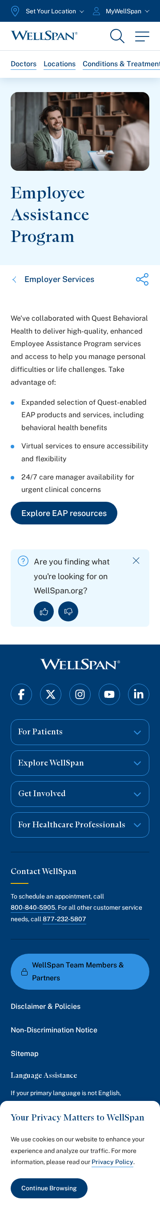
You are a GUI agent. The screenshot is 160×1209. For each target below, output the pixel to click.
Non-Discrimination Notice (54, 1030)
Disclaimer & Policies (45, 1006)
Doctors (23, 64)
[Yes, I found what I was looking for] (44, 611)
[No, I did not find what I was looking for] (68, 611)
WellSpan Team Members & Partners (78, 971)
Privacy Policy (112, 1161)
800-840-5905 (33, 907)
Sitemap (25, 1053)
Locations (60, 64)
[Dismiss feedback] (136, 561)
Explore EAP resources (64, 513)
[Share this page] (142, 279)
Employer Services (59, 279)
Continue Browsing (49, 1188)
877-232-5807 (64, 919)
